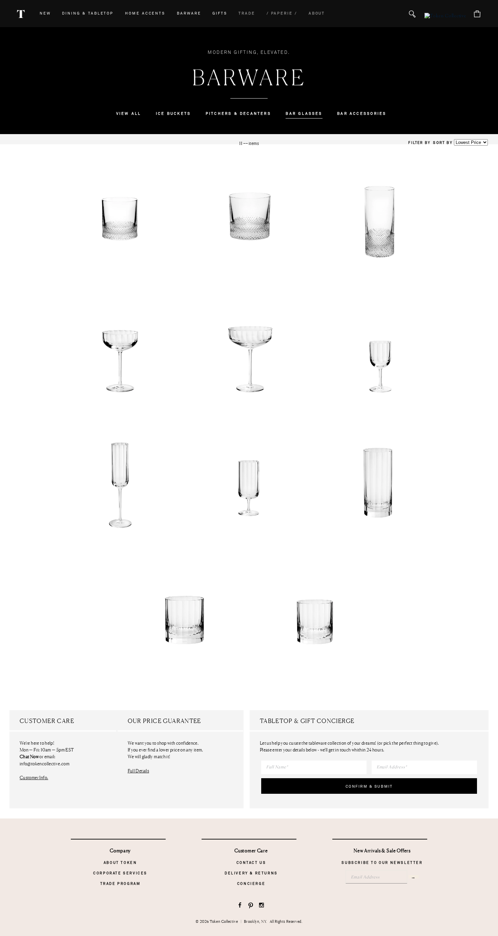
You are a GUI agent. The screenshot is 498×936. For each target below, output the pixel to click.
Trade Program (120, 883)
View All (128, 113)
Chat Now (29, 756)
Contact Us (251, 862)
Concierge (251, 883)
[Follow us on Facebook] (240, 905)
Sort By (442, 143)
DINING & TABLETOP (87, 13)
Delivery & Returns (251, 873)
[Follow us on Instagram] (262, 905)
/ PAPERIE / (282, 13)
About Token (120, 862)
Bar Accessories (361, 113)
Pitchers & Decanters (238, 113)
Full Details (138, 770)
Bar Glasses (304, 113)
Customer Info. (34, 777)
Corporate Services (120, 873)
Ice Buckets (173, 113)
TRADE (246, 13)
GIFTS (219, 13)
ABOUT (317, 13)
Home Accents (145, 13)
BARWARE (189, 13)
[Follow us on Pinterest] (251, 905)
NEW (45, 13)
